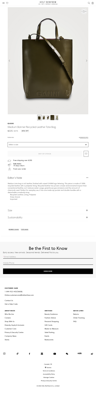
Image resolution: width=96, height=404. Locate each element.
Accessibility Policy (49, 374)
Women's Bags (14, 229)
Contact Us (9, 301)
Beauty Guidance (51, 314)
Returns (76, 314)
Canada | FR (48, 364)
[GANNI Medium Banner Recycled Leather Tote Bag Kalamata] (39, 117)
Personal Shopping (52, 321)
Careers (8, 318)
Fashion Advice (50, 318)
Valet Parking (49, 332)
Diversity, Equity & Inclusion (14, 325)
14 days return (18, 165)
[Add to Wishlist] (86, 154)
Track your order (19, 169)
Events (47, 336)
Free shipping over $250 (22, 160)
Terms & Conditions (49, 371)
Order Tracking (79, 318)
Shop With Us (9, 321)
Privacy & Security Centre (14, 332)
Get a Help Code (11, 304)
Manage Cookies (48, 377)
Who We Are (9, 314)
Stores (7, 340)
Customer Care (10, 329)
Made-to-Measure (51, 329)
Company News (10, 336)
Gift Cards (48, 325)
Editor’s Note (15, 177)
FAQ (74, 321)
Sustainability (15, 217)
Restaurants (49, 340)
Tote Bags (24, 229)
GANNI (11, 123)
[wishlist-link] (7, 3)
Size (10, 210)
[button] (9, 60)
